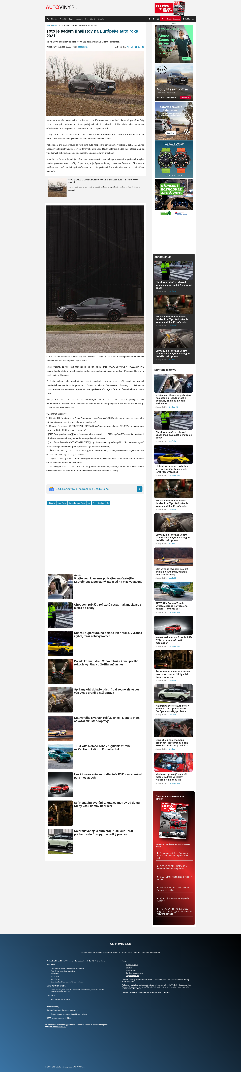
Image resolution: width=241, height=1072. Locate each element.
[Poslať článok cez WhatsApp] (139, 47)
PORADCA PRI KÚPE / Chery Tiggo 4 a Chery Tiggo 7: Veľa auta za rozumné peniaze (174, 911)
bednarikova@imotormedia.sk (73, 968)
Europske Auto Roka (77, 503)
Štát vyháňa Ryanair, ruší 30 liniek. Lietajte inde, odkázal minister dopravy (107, 719)
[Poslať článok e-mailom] (143, 47)
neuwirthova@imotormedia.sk (76, 1014)
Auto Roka (62, 503)
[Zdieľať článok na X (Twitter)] (132, 47)
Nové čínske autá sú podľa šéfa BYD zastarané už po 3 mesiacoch (174, 640)
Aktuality (63, 19)
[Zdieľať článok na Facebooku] (128, 47)
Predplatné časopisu (172, 19)
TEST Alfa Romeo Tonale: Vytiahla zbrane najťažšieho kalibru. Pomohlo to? (102, 748)
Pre (94, 503)
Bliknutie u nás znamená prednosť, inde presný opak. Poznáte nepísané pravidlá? (172, 743)
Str (108, 503)
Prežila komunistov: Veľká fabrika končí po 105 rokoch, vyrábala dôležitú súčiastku (106, 663)
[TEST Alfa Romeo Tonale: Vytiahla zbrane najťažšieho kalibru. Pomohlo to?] (60, 768)
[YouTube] (154, 18)
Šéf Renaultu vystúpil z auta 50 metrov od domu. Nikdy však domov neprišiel (107, 804)
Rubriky (54, 19)
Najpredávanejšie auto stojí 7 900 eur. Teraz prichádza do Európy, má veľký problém (104, 832)
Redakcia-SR (173, 407)
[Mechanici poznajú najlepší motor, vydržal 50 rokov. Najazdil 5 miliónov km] (173, 770)
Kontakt (101, 19)
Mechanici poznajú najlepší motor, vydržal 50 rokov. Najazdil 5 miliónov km (171, 777)
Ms (89, 503)
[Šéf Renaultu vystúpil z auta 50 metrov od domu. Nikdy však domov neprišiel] (60, 825)
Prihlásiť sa (189, 19)
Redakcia (82, 47)
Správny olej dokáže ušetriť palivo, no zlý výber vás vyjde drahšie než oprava (106, 691)
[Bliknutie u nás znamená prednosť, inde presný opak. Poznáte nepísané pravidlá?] (173, 736)
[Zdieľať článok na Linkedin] (136, 47)
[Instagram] (158, 18)
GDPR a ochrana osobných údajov (59, 1018)
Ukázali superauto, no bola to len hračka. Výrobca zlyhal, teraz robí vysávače (108, 634)
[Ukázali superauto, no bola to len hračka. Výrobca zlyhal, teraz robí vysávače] (60, 655)
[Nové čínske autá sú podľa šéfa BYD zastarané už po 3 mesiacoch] (60, 796)
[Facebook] (149, 18)
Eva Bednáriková (174, 475)
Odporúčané (90, 19)
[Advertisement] (95, 543)
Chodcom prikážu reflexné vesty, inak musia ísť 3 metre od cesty (174, 285)
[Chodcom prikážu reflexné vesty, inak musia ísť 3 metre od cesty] (60, 626)
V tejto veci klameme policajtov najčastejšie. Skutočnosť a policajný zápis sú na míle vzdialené (108, 580)
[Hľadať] (48, 18)
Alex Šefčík (172, 291)
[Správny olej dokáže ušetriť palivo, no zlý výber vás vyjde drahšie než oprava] (60, 711)
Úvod (48, 25)
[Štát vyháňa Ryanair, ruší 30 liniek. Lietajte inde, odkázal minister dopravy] (60, 740)
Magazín (79, 19)
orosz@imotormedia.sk (67, 971)
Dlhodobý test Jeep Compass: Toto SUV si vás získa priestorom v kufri (173, 855)
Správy (101, 503)
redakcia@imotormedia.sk (74, 982)
